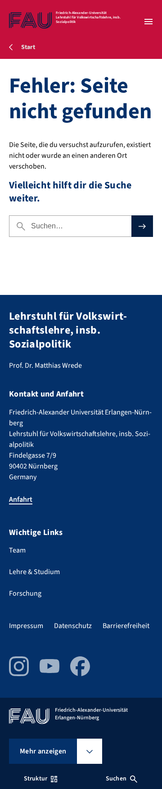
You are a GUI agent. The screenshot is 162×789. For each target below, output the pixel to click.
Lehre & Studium (34, 572)
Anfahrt (20, 499)
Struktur (35, 778)
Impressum (26, 626)
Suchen (116, 778)
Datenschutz (73, 626)
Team (17, 550)
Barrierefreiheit (126, 626)
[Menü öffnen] (148, 21)
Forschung (25, 593)
